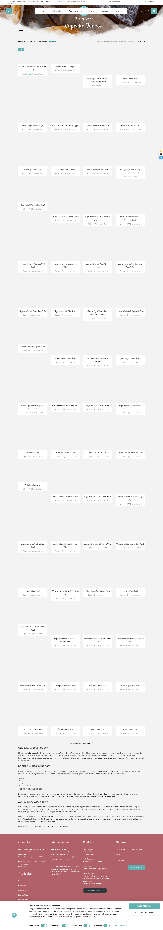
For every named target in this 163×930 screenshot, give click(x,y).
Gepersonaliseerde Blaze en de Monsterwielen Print (130, 407)
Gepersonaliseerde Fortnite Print (98, 125)
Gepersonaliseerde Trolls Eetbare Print (33, 546)
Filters (139, 41)
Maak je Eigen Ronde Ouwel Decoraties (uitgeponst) (97, 313)
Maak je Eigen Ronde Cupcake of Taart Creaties (65, 866)
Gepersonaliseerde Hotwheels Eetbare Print (130, 640)
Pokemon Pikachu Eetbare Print (65, 773)
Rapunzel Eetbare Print (98, 685)
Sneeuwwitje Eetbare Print (98, 864)
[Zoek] (8, 11)
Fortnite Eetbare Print (33, 485)
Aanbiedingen (75, 11)
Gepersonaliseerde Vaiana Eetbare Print (33, 628)
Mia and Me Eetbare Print (65, 817)
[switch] (65, 925)
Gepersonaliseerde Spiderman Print (65, 405)
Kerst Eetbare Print (33, 452)
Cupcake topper (40, 41)
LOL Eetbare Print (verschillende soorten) (97, 360)
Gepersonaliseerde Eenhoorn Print (130, 452)
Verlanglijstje (14, 11)
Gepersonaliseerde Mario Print (97, 405)
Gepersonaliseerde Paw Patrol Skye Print (130, 498)
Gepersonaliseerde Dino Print (65, 311)
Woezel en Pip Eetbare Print (97, 773)
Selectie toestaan (144, 913)
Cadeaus (104, 11)
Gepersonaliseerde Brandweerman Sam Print (130, 266)
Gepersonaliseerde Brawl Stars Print (33, 311)
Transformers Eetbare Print (65, 685)
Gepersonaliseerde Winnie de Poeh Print (33, 266)
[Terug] (21, 30)
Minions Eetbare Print (65, 729)
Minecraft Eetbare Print (33, 169)
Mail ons (151, 1)
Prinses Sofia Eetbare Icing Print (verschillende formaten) (97, 80)
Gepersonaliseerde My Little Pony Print (65, 546)
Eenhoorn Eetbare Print (97, 452)
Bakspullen (57, 11)
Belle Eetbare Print (98, 729)
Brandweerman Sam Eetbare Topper (65, 125)
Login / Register (144, 11)
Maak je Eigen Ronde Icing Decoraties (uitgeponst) (130, 171)
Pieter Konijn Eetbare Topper (33, 125)
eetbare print (25, 899)
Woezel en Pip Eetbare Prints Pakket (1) (33, 68)
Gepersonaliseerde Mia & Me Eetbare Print (97, 640)
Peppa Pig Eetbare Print (130, 685)
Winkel (29, 41)
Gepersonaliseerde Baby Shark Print (130, 311)
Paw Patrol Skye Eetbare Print (97, 817)
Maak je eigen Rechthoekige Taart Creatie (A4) (32, 407)
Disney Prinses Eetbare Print (130, 773)
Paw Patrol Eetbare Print (65, 169)
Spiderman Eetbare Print (130, 125)
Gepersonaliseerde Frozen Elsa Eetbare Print (65, 640)
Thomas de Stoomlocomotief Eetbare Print (65, 593)
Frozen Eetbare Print (130, 591)
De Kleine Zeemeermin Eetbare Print (65, 216)
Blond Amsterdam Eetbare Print (98, 591)
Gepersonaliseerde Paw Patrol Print (97, 496)
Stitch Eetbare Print (130, 78)
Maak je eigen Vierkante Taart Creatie (33, 866)
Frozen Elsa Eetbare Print (32, 817)
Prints (91, 11)
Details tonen (119, 926)
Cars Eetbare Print (33, 591)
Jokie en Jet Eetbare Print (130, 358)
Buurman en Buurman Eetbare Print (130, 544)
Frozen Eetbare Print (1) (65, 66)
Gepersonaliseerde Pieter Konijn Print (97, 266)
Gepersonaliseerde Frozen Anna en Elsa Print (97, 218)
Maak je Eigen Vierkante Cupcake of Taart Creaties (130, 819)
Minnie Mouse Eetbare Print (65, 358)
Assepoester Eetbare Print (33, 761)
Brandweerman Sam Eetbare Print (33, 685)
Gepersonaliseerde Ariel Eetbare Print (97, 544)
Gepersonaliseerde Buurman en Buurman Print (130, 218)
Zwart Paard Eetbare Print (33, 729)
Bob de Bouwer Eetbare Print (97, 169)
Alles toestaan (144, 906)
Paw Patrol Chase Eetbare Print (33, 205)
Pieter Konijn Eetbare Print (130, 864)
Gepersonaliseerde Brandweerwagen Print (65, 266)
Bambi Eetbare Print (130, 729)
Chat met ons (115, 1)
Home (42, 11)
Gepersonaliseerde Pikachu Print (33, 346)
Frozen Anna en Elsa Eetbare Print (65, 496)
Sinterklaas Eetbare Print (65, 452)
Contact (118, 11)
